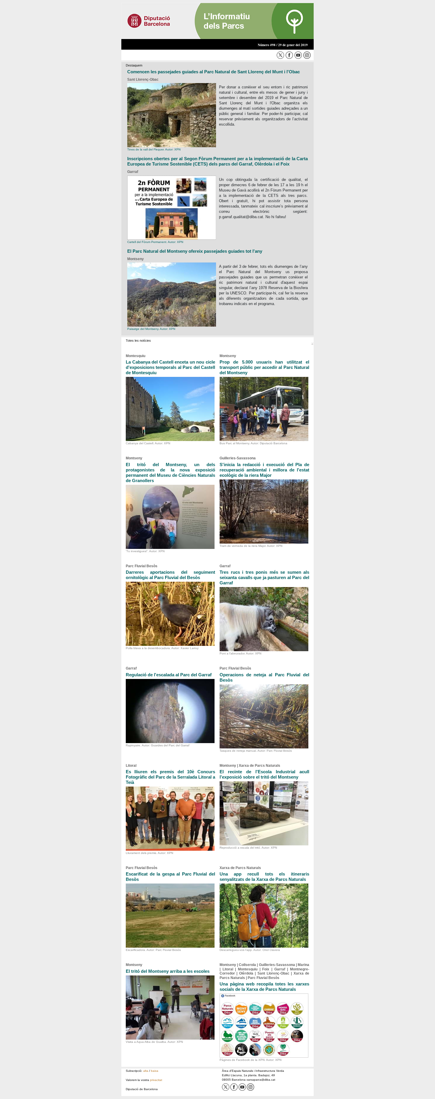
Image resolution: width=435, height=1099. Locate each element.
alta (145, 1070)
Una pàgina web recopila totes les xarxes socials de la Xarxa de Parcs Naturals (264, 986)
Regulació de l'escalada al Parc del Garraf (169, 674)
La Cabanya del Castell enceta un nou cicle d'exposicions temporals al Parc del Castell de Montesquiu (170, 367)
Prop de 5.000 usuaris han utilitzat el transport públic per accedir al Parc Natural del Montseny (264, 367)
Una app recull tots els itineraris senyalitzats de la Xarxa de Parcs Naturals (264, 876)
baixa (154, 1070)
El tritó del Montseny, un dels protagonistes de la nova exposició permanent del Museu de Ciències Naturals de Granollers (170, 472)
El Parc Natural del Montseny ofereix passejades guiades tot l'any (194, 251)
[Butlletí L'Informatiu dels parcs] (217, 20)
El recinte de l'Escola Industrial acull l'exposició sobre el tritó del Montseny (264, 774)
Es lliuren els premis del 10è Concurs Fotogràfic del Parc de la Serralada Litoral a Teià (170, 777)
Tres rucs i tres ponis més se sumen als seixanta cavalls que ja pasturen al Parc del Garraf (264, 577)
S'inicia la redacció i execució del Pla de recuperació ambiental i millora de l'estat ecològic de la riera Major (264, 470)
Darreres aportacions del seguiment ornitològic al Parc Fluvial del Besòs (170, 575)
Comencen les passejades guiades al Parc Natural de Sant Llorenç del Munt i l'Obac (213, 71)
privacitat (156, 1080)
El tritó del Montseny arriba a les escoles (168, 971)
